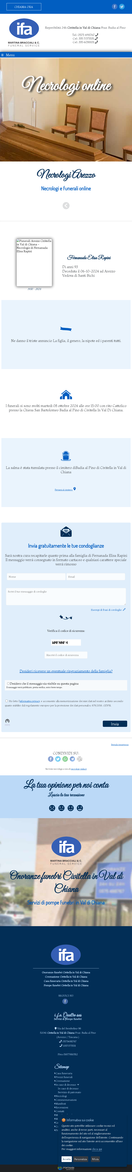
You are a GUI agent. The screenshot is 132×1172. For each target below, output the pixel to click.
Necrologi (61, 1096)
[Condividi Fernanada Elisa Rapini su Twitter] (58, 760)
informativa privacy (30, 701)
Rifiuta (95, 1159)
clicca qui (97, 1149)
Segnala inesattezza (120, 744)
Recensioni (62, 1107)
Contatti (60, 1111)
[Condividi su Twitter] (121, 7)
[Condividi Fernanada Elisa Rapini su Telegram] (72, 760)
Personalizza (80, 1159)
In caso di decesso (66, 1084)
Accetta (67, 1159)
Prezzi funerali (64, 1077)
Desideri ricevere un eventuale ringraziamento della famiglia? (66, 671)
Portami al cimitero (64, 489)
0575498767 (69, 1041)
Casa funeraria (64, 1073)
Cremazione (63, 1080)
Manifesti (61, 1103)
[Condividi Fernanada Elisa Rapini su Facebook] (50, 760)
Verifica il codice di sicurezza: (66, 630)
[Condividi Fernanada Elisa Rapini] (79, 760)
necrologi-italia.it (79, 768)
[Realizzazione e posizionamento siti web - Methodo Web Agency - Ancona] (66, 1169)
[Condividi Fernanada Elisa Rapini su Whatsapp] (65, 760)
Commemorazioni (66, 1099)
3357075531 (69, 1045)
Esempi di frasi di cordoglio (107, 609)
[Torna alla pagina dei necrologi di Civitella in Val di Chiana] (66, 206)
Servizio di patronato (69, 1092)
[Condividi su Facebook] (114, 7)
